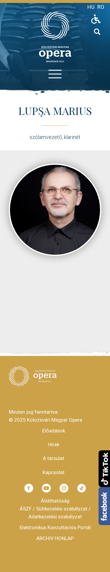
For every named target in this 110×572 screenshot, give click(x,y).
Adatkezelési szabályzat (55, 517)
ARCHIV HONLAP (55, 538)
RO (100, 7)
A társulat (53, 458)
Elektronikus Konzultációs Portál (55, 527)
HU (90, 7)
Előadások (53, 431)
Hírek (53, 444)
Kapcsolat (54, 472)
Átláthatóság (55, 501)
